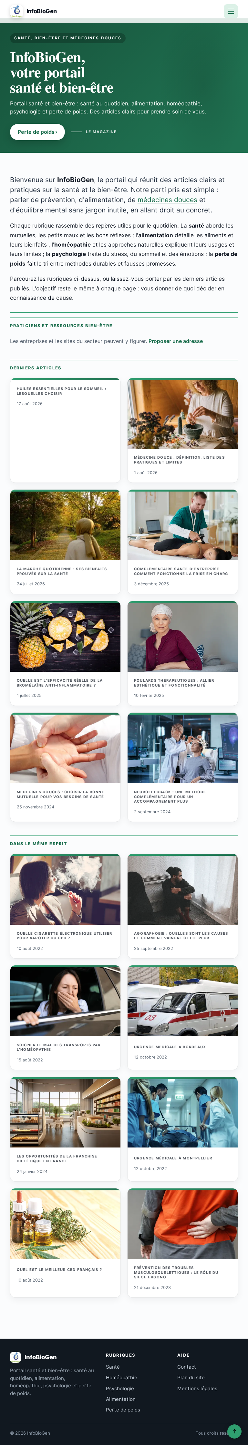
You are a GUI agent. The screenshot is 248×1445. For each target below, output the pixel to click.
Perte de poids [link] (123, 1410)
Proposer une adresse (176, 341)
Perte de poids (37, 132)
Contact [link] (186, 1367)
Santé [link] (113, 1367)
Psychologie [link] (120, 1388)
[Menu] (231, 11)
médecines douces (167, 200)
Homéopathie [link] (121, 1377)
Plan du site (191, 1377)
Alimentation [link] (121, 1399)
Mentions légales (197, 1388)
